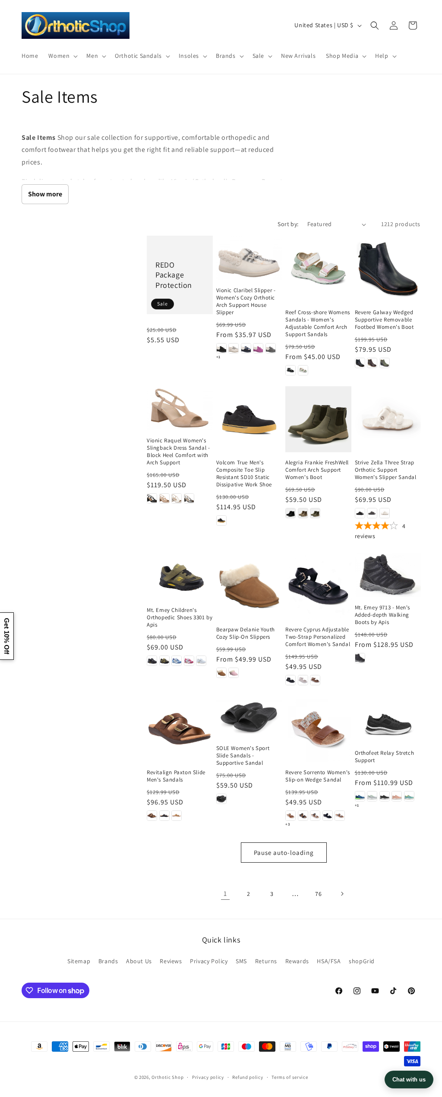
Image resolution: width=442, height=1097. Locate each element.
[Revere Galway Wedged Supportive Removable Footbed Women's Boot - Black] (360, 363)
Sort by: (288, 224)
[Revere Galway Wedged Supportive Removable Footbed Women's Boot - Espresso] (372, 363)
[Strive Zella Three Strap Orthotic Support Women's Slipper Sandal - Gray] (372, 513)
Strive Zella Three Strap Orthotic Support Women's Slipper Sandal (386, 470)
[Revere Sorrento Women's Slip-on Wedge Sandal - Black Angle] (327, 815)
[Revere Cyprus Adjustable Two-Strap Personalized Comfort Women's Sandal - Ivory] (303, 680)
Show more (45, 194)
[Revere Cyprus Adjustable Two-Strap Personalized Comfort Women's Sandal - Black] (290, 680)
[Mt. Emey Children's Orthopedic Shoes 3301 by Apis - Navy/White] (176, 661)
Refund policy (247, 1077)
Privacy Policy (208, 961)
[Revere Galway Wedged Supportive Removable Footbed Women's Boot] (388, 269)
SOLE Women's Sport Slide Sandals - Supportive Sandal (243, 755)
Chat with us (409, 1079)
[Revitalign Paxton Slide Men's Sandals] (180, 729)
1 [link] (225, 893)
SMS (241, 961)
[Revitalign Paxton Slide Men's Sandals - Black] (164, 815)
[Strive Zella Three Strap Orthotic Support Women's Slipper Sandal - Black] (360, 513)
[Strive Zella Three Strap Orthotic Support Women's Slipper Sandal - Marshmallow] (384, 513)
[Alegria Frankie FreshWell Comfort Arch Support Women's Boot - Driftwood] (303, 513)
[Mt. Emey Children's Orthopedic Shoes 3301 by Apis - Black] (152, 661)
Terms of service (290, 1077)
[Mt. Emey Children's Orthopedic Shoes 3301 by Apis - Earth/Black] (164, 661)
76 (318, 894)
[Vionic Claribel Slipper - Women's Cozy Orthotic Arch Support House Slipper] (249, 258)
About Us (139, 961)
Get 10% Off (6, 636)
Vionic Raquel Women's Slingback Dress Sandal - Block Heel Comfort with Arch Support (178, 451)
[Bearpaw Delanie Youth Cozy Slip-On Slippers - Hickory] (221, 673)
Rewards (297, 961)
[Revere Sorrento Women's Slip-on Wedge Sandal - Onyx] (303, 815)
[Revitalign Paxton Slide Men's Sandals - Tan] (176, 815)
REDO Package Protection (173, 275)
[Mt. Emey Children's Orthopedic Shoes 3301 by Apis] (180, 576)
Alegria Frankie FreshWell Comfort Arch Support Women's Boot (317, 470)
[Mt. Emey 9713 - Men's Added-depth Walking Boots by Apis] (388, 575)
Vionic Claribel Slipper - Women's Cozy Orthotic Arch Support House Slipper (246, 301)
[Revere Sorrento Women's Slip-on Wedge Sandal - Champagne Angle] (340, 815)
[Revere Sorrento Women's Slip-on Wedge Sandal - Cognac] (290, 815)
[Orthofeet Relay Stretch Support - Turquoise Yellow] (409, 796)
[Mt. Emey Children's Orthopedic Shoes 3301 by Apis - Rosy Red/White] (189, 661)
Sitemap (78, 961)
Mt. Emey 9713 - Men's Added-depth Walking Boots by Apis (382, 615)
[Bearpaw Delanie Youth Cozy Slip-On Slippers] (249, 586)
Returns (266, 961)
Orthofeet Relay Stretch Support (384, 757)
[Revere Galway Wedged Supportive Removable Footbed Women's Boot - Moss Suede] (384, 363)
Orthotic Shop (167, 1077)
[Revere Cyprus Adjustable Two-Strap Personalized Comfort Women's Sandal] (318, 586)
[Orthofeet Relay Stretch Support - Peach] (396, 796)
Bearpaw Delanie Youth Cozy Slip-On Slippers (245, 633)
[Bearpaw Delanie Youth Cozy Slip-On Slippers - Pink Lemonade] (233, 673)
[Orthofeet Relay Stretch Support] (388, 719)
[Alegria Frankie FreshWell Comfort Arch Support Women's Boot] (318, 419)
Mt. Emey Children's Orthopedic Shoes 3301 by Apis (179, 617)
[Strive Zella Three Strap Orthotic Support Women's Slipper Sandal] (388, 419)
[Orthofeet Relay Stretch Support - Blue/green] (360, 796)
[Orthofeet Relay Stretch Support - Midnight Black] (384, 796)
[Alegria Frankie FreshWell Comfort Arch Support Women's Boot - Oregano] (315, 513)
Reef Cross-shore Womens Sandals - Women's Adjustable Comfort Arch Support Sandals (317, 323)
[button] (62, 56)
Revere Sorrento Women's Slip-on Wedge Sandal (317, 776)
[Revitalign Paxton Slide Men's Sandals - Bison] (152, 815)
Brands (108, 961)
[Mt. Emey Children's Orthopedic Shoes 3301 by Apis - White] (201, 661)
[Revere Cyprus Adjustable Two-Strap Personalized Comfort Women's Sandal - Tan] (315, 680)
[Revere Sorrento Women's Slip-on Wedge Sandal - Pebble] (315, 815)
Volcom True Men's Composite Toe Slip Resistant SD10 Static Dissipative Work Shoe (244, 473)
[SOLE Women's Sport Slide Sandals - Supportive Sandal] (249, 717)
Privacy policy (208, 1077)
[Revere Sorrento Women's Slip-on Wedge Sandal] (318, 729)
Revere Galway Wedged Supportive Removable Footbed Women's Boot (384, 320)
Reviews (171, 961)
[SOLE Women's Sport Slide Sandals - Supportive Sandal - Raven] (221, 799)
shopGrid (362, 961)
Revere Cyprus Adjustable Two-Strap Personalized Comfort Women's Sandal (317, 637)
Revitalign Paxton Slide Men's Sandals (176, 776)
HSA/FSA (329, 961)
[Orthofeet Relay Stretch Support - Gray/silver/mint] (372, 796)
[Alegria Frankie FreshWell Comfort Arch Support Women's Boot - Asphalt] (290, 513)
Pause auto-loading (284, 852)
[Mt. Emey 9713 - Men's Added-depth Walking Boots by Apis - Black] (360, 658)
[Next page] (341, 893)
